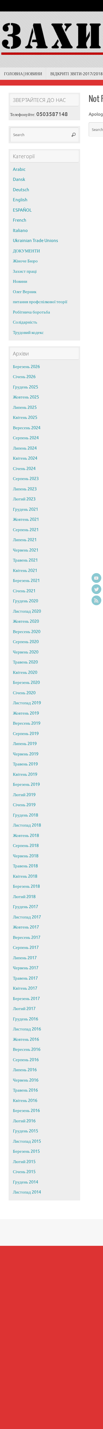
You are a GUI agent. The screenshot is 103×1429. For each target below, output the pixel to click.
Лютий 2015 (24, 1162)
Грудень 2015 (25, 1131)
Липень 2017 (25, 958)
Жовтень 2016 (26, 1039)
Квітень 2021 (25, 570)
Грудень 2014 (25, 1182)
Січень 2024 (24, 468)
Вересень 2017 (26, 937)
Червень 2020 (25, 652)
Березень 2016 (26, 1110)
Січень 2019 (24, 805)
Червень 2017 (25, 968)
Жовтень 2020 (26, 621)
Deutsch (21, 190)
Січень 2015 (24, 1172)
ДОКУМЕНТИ (26, 251)
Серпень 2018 (26, 845)
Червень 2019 (25, 754)
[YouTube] (96, 578)
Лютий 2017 (24, 1009)
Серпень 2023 (26, 479)
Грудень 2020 (25, 601)
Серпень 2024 (26, 438)
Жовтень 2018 (26, 835)
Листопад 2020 (27, 611)
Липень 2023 (25, 489)
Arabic (19, 169)
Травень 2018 (25, 866)
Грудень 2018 (25, 815)
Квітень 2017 (25, 988)
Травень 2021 (25, 560)
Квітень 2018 (25, 876)
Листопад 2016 (27, 1029)
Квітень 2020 (25, 672)
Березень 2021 (26, 580)
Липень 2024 (25, 448)
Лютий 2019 (24, 795)
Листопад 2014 (27, 1192)
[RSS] (96, 600)
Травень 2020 (25, 662)
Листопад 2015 (27, 1141)
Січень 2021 (24, 591)
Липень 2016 (25, 1070)
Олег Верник (24, 292)
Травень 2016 (25, 1090)
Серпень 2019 (26, 733)
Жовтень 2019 (26, 713)
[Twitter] (96, 589)
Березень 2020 (26, 682)
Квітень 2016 (25, 1100)
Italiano (20, 230)
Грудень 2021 (25, 509)
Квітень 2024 (25, 458)
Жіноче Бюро (25, 261)
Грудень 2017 (25, 907)
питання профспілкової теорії (40, 302)
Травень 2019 (25, 764)
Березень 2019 (26, 784)
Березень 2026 (26, 367)
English (20, 200)
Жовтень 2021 (26, 519)
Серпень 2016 (26, 1060)
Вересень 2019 (26, 723)
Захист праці (25, 271)
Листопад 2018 (27, 825)
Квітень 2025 (25, 417)
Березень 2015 (26, 1151)
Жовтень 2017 (26, 927)
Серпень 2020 (26, 642)
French (19, 220)
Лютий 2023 (24, 499)
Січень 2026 (24, 377)
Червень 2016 (25, 1080)
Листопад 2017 (27, 917)
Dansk (19, 179)
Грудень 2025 (25, 387)
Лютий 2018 (24, 897)
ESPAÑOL (22, 210)
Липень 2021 (25, 540)
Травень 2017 (25, 978)
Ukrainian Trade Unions (35, 240)
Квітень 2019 (25, 774)
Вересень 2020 (26, 632)
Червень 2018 (25, 856)
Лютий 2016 (24, 1121)
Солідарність (25, 322)
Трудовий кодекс (28, 332)
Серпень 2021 (26, 530)
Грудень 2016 (25, 1019)
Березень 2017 (26, 998)
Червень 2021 (25, 550)
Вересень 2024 (26, 428)
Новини (20, 281)
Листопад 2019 (27, 703)
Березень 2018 (26, 886)
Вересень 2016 (26, 1049)
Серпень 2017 (26, 947)
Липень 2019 (25, 744)
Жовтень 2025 (26, 397)
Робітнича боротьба (31, 312)
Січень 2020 (24, 693)
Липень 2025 (25, 407)
